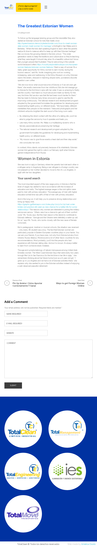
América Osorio (88, 544)
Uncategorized (24, 33)
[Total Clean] (10, 6)
